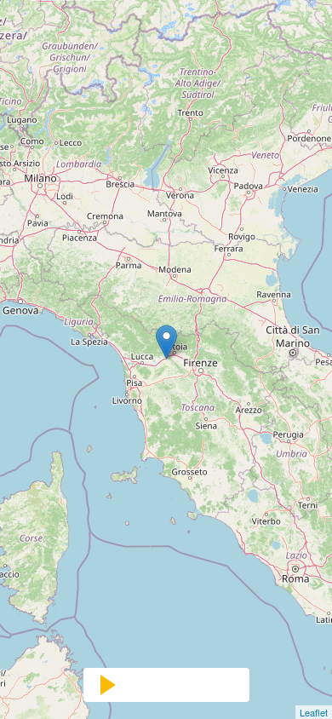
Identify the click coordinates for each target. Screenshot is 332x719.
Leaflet (314, 712)
